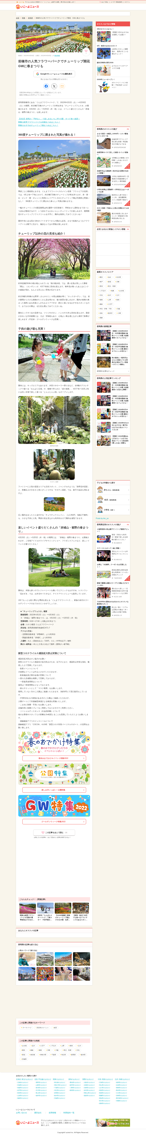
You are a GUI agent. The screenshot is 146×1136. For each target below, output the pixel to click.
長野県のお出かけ (41, 1082)
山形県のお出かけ (22, 1095)
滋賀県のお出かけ (89, 1095)
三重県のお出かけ (75, 1087)
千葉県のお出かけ (59, 1087)
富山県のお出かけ (41, 1093)
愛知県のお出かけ (75, 1082)
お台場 (24, 1046)
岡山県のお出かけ (104, 1085)
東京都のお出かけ (59, 1082)
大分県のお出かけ (121, 1093)
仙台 (109, 277)
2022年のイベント (43, 1028)
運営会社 (38, 1113)
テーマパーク (27, 1028)
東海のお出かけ (74, 1079)
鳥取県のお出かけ (104, 1090)
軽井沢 (110, 313)
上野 (62, 1046)
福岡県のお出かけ (121, 1082)
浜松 (101, 313)
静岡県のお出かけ (75, 1090)
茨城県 (24, 1059)
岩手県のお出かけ (22, 1090)
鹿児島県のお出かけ (122, 1098)
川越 (56, 1050)
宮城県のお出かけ (22, 1085)
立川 (79, 1046)
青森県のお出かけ (22, 1087)
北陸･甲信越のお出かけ (42, 1079)
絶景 (55, 1028)
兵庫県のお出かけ (89, 1087)
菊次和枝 (57, 55)
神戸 (101, 282)
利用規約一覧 (68, 1113)
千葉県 (54, 1055)
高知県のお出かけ (104, 1098)
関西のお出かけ (88, 1079)
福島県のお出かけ (22, 1098)
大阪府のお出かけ (89, 1082)
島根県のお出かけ (104, 1093)
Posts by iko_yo (102, 518)
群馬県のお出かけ (59, 1093)
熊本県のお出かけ (121, 1090)
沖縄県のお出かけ (121, 1101)
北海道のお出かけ (22, 1082)
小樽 (119, 313)
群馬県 (73, 1055)
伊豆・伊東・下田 (106, 309)
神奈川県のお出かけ (60, 1085)
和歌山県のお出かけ (90, 1093)
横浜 (23, 1050)
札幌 (112, 291)
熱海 (117, 300)
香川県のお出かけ (104, 1101)
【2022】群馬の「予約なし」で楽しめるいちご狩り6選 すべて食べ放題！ (49, 119)
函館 (101, 318)
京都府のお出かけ (89, 1085)
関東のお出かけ (58, 1079)
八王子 (42, 1046)
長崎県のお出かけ (121, 1087)
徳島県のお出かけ (104, 1103)
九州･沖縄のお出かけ (122, 1079)
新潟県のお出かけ (41, 1087)
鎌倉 (31, 1050)
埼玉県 (63, 1055)
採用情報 (52, 1113)
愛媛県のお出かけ (104, 1095)
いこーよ (21, 2)
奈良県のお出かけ (89, 1090)
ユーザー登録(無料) (116, 2)
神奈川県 (43, 1055)
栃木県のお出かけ (59, 1095)
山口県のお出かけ (104, 1087)
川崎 (48, 1050)
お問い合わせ (21, 1113)
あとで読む (105, 2)
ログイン (127, 2)
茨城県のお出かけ (59, 1098)
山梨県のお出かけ (41, 1085)
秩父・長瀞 (67, 1050)
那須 (23, 1055)
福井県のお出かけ (41, 1095)
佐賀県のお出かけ (121, 1085)
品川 (33, 1046)
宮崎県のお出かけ (121, 1095)
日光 (78, 1050)
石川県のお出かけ (41, 1090)
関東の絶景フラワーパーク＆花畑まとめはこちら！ (39, 122)
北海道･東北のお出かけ (24, 1079)
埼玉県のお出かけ (59, 1090)
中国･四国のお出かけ (105, 1079)
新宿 (71, 1046)
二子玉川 (53, 1046)
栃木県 (83, 1055)
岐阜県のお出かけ (75, 1085)
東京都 (32, 1055)
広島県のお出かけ (104, 1082)
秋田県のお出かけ (22, 1093)
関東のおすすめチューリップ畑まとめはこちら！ (38, 125)
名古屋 (118, 277)
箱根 (40, 1050)
